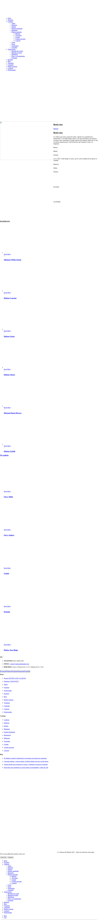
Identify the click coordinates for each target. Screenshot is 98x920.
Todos (13, 23)
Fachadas (14, 58)
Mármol (17, 34)
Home (6, 684)
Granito (17, 37)
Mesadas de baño (16, 53)
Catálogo (10, 21)
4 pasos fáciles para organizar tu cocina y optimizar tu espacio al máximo (26, 764)
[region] (33, 94)
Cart (5, 917)
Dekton (13, 27)
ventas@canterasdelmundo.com (19, 664)
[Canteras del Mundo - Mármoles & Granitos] (28, 852)
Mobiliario (14, 54)
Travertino (18, 35)
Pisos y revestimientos (18, 56)
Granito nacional (20, 39)
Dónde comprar (12, 66)
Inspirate (10, 59)
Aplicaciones (12, 49)
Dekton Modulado (9, 732)
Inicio (9, 18)
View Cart (3, 857)
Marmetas (14, 30)
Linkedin (27, 671)
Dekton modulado (16, 28)
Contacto (10, 68)
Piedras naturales (16, 32)
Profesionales (12, 70)
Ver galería (4, 455)
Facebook (3, 671)
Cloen (13, 42)
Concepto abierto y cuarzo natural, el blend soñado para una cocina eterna (26, 761)
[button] (32, 109)
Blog (9, 61)
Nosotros (10, 20)
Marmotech (7, 735)
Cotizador (11, 65)
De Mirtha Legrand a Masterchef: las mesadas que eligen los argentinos (25, 758)
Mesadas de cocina (17, 51)
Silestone (14, 25)
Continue (10, 857)
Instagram (21, 671)
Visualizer (11, 63)
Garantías (14, 47)
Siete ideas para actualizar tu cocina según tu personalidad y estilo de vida (26, 767)
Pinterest (9, 671)
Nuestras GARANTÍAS (11, 681)
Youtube (14, 671)
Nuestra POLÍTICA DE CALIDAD (15, 678)
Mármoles (7, 738)
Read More (7, 254)
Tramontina (14, 46)
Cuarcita (17, 40)
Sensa (13, 44)
